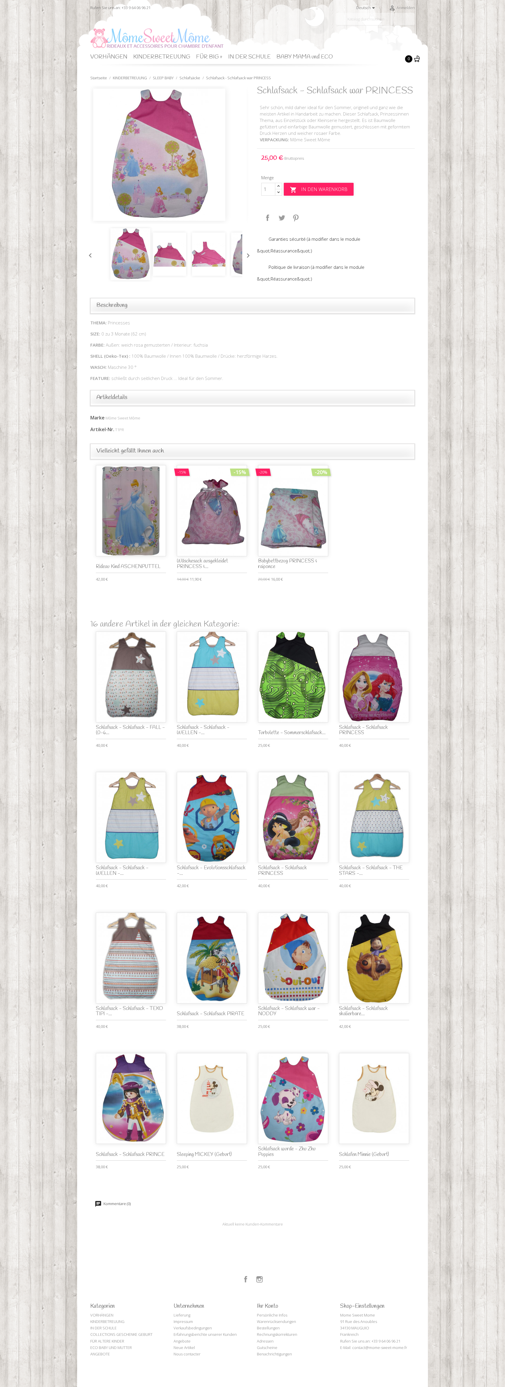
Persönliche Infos (272, 1315)
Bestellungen (268, 1328)
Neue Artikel (184, 1347)
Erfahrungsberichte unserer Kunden (205, 1334)
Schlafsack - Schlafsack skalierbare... (363, 1011)
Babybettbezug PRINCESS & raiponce (287, 564)
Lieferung (182, 1315)
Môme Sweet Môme (123, 418)
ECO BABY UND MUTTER (111, 1347)
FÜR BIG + (209, 57)
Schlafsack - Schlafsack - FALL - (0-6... (130, 730)
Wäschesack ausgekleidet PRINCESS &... (202, 564)
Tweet (282, 218)
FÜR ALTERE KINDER (107, 1341)
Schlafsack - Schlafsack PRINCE (130, 1154)
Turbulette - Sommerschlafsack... (292, 732)
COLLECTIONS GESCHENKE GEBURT (121, 1334)
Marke (97, 417)
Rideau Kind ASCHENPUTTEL (128, 566)
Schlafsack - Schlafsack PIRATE (210, 1014)
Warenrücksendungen (276, 1321)
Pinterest (296, 218)
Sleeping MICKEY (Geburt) (204, 1154)
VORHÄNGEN (108, 57)
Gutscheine (267, 1347)
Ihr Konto (267, 1306)
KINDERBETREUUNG (161, 57)
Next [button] (247, 254)
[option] (169, 155)
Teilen (268, 218)
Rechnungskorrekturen (277, 1334)
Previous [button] (89, 254)
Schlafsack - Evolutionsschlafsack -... (211, 871)
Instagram (259, 1279)
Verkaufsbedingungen (193, 1328)
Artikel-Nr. (102, 429)
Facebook (246, 1279)
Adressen (265, 1341)
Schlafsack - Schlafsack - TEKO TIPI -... (129, 1011)
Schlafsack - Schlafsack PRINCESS (363, 730)
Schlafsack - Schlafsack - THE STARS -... (371, 871)
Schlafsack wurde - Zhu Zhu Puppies (287, 1152)
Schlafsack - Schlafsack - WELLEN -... (203, 730)
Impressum (183, 1321)
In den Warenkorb (318, 189)
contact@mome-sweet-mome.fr (379, 1347)
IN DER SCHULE (249, 57)
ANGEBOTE (100, 1354)
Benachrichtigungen (274, 1354)
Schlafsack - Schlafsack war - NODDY (289, 1011)
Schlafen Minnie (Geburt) (364, 1154)
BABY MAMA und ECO (304, 57)
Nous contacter (187, 1354)
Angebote (182, 1341)
